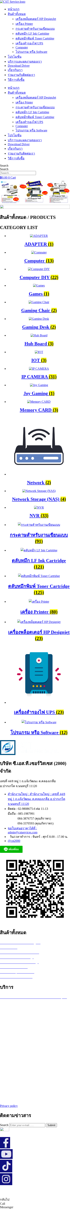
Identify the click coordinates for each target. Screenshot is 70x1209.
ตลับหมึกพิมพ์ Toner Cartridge (35, 38)
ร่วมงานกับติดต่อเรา (21, 74)
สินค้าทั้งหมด (17, 14)
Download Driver (19, 65)
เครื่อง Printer (24, 23)
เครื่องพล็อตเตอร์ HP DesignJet (36, 19)
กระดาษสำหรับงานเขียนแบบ (35, 28)
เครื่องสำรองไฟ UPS (29, 43)
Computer (22, 47)
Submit (51, 1125)
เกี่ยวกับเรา (15, 70)
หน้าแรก (13, 9)
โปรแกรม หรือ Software (31, 51)
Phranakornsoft (58, 1191)
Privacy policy (9, 1105)
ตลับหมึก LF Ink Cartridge (32, 33)
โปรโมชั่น (14, 56)
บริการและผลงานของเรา (25, 61)
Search (4, 165)
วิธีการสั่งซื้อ (16, 79)
